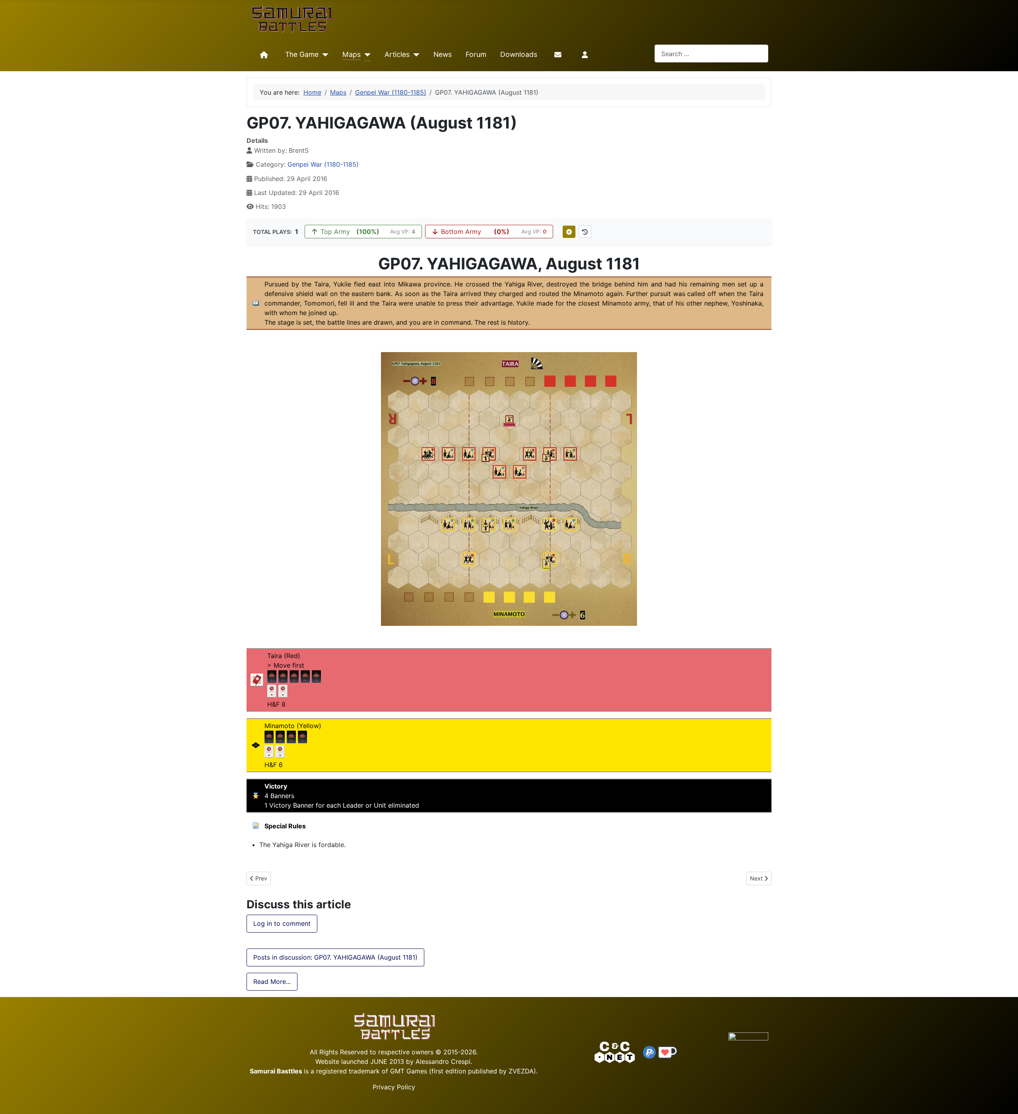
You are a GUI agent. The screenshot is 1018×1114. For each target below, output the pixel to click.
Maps (351, 54)
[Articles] (415, 55)
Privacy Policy (394, 1087)
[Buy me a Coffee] (668, 1052)
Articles (397, 54)
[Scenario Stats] (585, 232)
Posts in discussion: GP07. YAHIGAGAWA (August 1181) (335, 957)
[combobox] (711, 53)
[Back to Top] (1005, 1099)
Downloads (518, 54)
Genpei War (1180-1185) (323, 164)
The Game (302, 54)
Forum (476, 54)
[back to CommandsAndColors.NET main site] (615, 1052)
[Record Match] (569, 232)
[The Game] (323, 55)
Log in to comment (282, 923)
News (442, 54)
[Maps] (366, 55)
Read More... (272, 981)
